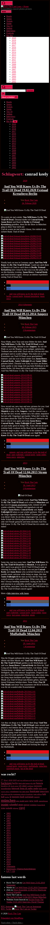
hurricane (34, 791)
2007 (14, 69)
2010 (14, 62)
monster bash (18, 796)
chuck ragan (14, 786)
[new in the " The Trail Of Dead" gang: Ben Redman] (21, 248)
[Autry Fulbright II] (16, 394)
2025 (8, 861)
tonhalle (9, 808)
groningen (14, 791)
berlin (8, 296)
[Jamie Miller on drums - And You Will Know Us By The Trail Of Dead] (16, 558)
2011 (14, 60)
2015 (14, 50)
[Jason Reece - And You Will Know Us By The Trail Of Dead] (21, 236)
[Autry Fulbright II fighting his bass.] (16, 397)
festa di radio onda (29, 788)
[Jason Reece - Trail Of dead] (16, 390)
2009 (14, 64)
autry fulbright (17, 455)
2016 (14, 48)
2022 (8, 854)
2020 (14, 38)
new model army (22, 801)
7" (2, 780)
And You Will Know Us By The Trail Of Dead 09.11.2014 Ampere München (25, 314)
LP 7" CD (10, 871)
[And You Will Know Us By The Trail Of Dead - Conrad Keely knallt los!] (18, 704)
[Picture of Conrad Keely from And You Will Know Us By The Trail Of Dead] (16, 378)
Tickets (9, 21)
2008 (14, 67)
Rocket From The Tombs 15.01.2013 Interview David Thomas (25, 900)
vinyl (22, 807)
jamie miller (41, 455)
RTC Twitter (6, 909)
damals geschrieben (19, 505)
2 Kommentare (29, 330)
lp (10, 796)
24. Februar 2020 (29, 203)
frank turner (43, 789)
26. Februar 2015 (29, 327)
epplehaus (30, 786)
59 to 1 (6, 780)
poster (5, 804)
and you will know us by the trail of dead (26, 294)
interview (44, 791)
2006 (14, 72)
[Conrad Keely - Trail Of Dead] (16, 385)
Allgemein (27, 304)
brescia (39, 783)
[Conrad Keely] (21, 241)
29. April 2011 (29, 643)
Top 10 (9, 26)
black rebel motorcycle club (27, 783)
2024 (8, 859)
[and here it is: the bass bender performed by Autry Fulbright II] (16, 548)
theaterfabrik (41, 805)
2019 (14, 40)
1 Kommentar (29, 646)
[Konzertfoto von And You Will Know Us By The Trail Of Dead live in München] (18, 706)
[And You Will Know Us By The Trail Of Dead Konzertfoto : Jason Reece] (21, 255)
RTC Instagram (7, 906)
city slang (23, 786)
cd (9, 786)
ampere (12, 452)
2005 (14, 74)
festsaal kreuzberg (31, 296)
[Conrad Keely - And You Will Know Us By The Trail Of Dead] (21, 238)
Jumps (9, 19)
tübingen (15, 808)
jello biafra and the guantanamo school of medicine (17, 794)
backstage (6, 783)
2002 (14, 81)
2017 (14, 45)
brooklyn (4, 786)
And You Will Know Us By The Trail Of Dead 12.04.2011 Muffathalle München (25, 630)
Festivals (10, 33)
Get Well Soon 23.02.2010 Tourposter (31, 887)
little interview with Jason (18, 593)
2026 (8, 864)
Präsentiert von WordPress (12, 918)
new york (33, 801)
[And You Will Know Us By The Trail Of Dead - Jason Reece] (18, 701)
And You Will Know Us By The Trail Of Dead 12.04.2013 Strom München (25, 472)
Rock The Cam (31, 200)
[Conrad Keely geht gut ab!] (18, 691)
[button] (8, 282)
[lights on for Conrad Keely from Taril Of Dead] (21, 251)
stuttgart (26, 805)
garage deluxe (5, 791)
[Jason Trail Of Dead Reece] (18, 718)
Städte (9, 23)
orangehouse (43, 801)
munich (37, 797)
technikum (33, 805)
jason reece (11, 457)
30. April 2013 (29, 485)
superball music (12, 768)
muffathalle (33, 766)
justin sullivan (37, 794)
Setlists (9, 28)
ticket (3, 808)
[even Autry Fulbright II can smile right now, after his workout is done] (16, 553)
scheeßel (13, 804)
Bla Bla (9, 35)
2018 (14, 43)
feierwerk (15, 788)
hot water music (24, 792)
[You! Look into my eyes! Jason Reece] (16, 402)
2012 (14, 57)
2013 (14, 55)
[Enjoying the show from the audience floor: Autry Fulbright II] (16, 387)
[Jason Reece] (21, 243)
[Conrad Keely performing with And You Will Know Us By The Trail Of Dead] (16, 399)
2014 (14, 52)
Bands (9, 16)
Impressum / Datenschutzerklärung (21, 869)
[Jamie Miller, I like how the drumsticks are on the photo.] (16, 382)
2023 (8, 857)
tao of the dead (27, 768)
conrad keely (17, 296)
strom (32, 615)
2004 (14, 76)
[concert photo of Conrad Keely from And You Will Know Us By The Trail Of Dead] (21, 253)
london (7, 797)
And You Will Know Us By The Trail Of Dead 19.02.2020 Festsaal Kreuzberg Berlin (25, 190)
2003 (14, 79)
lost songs (16, 615)
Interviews (10, 31)
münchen (21, 457)
